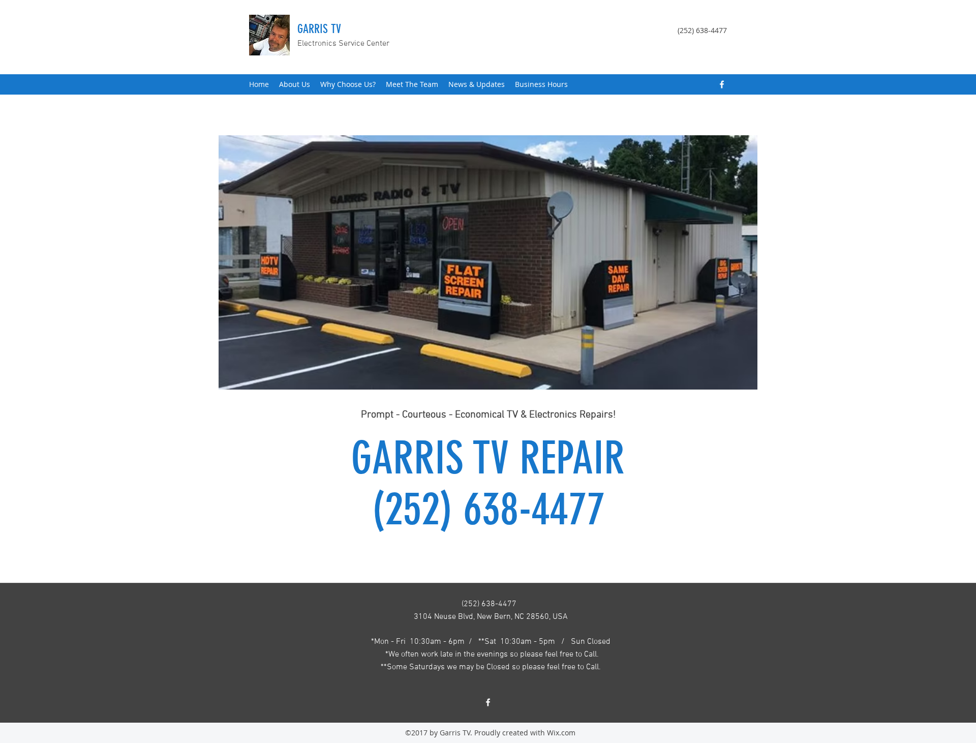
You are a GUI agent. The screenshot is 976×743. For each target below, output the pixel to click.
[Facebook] (722, 84)
